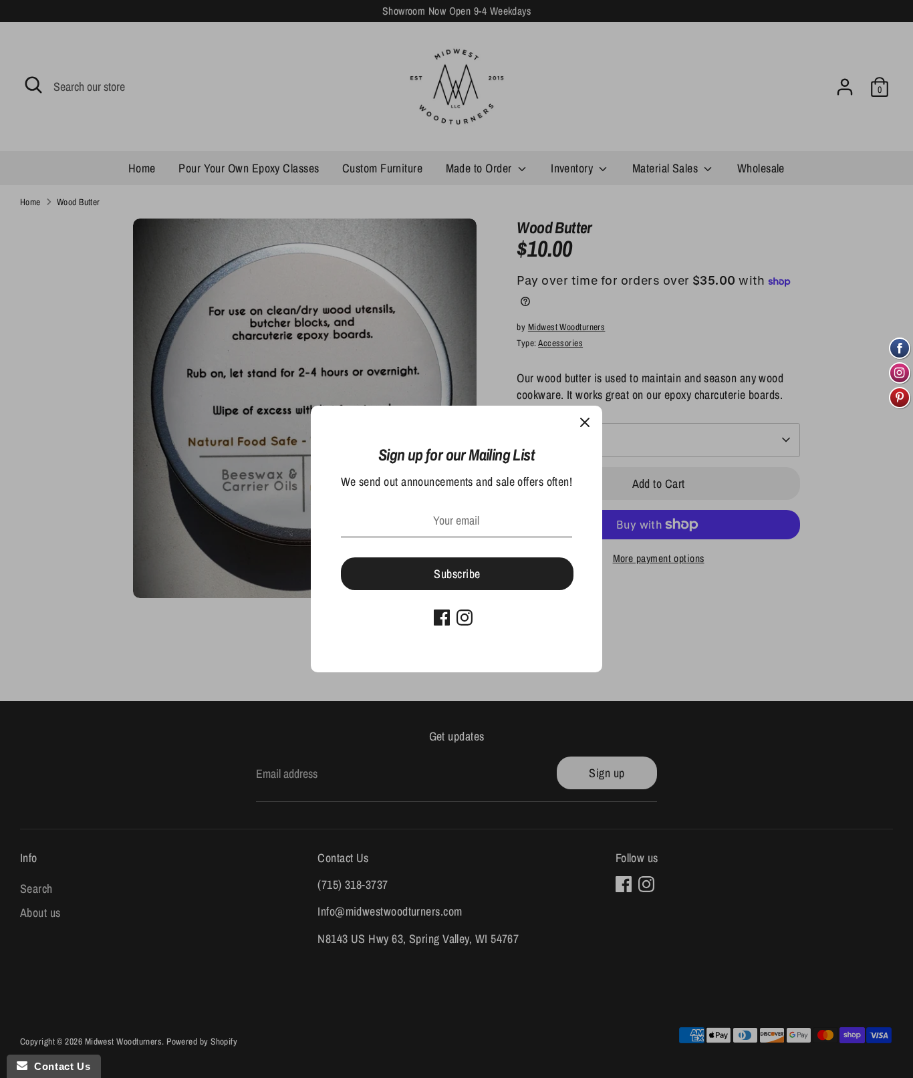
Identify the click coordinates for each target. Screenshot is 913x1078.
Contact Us (58, 1066)
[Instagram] (464, 618)
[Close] (585, 423)
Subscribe (457, 573)
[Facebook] (442, 618)
